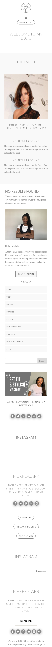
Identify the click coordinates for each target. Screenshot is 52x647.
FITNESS (10, 349)
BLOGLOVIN (26, 274)
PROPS (10, 319)
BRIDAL (10, 304)
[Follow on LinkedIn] (29, 416)
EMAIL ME (26, 621)
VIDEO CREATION (15, 342)
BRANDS (10, 312)
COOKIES (26, 517)
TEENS (10, 297)
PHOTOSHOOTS (14, 327)
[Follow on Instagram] (34, 416)
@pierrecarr (41, 571)
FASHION (11, 334)
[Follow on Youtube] (39, 416)
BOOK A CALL (26, 22)
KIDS (9, 289)
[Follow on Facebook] (13, 416)
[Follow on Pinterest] (23, 416)
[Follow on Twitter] (18, 416)
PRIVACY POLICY (26, 526)
